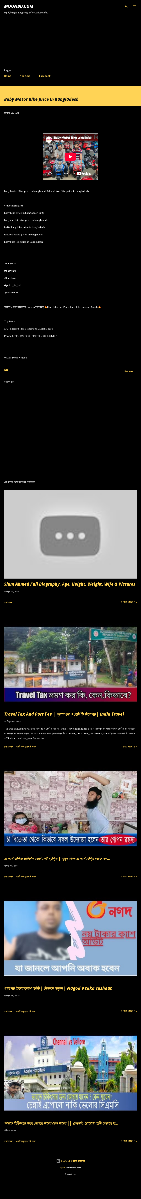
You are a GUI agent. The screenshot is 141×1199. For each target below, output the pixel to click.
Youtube (25, 76)
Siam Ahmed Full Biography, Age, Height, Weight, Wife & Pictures (69, 584)
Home (7, 76)
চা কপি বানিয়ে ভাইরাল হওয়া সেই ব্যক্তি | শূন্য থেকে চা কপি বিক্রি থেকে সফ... (57, 858)
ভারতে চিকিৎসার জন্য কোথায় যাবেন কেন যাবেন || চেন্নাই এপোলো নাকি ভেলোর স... (61, 1123)
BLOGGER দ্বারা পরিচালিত (72, 1160)
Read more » (129, 602)
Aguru (63, 1167)
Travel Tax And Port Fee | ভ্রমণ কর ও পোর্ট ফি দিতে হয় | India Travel (64, 714)
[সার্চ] (126, 6)
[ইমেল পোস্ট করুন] (6, 371)
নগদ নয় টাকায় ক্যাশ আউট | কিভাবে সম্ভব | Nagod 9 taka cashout (58, 988)
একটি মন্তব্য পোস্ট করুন (26, 746)
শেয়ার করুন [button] (128, 371)
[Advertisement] (70, 43)
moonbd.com (18, 6)
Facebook (45, 76)
